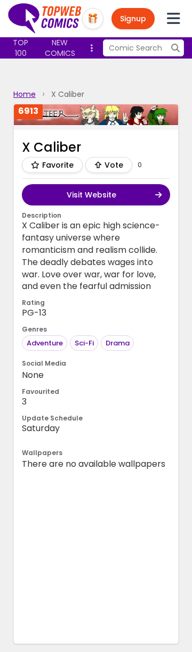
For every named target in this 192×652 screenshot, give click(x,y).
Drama (118, 343)
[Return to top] (45, 19)
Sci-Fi (84, 343)
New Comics (60, 48)
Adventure (45, 343)
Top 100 (20, 48)
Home (24, 94)
